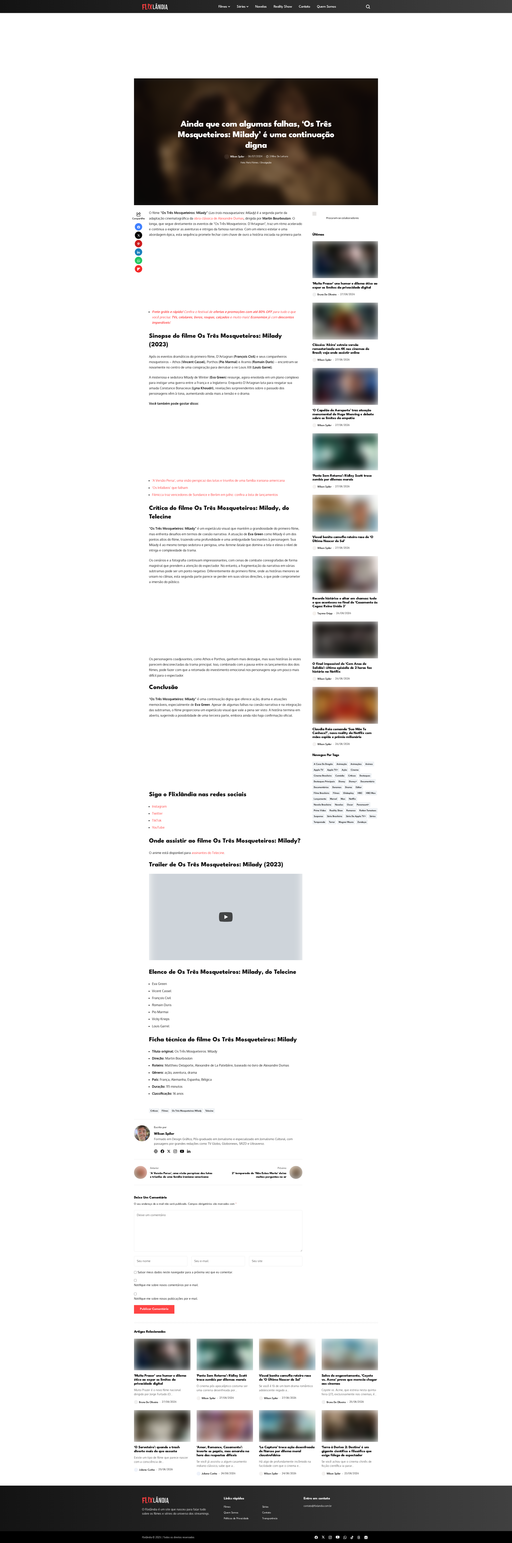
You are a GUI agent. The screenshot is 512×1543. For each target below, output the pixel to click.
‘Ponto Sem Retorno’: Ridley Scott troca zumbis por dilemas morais (342, 477)
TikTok (156, 820)
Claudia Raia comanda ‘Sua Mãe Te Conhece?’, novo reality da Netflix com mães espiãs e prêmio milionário (341, 733)
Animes (369, 764)
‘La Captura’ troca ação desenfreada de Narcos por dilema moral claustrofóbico (286, 1451)
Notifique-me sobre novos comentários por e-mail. (166, 1285)
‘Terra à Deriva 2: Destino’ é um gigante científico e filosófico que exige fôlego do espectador (347, 1451)
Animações (356, 764)
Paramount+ (363, 805)
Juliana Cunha (147, 1470)
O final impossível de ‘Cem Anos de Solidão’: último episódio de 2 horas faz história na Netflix (342, 668)
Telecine (209, 1111)
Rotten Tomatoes (367, 811)
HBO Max (371, 793)
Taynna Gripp (325, 613)
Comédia (339, 776)
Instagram (159, 806)
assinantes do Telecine (208, 853)
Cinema (355, 770)
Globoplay (348, 793)
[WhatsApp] (345, 1537)
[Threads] (358, 1537)
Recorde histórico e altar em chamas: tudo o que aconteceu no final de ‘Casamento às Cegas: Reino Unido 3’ (344, 602)
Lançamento (320, 799)
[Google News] (366, 1537)
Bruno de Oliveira (327, 294)
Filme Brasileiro (321, 793)
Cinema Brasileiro (323, 776)
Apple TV (318, 770)
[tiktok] (352, 1537)
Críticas (154, 1111)
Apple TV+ (332, 770)
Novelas (339, 805)
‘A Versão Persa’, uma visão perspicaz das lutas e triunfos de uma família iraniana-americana (218, 480)
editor (359, 787)
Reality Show (336, 811)
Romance (351, 811)
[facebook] (316, 1537)
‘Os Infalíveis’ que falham (170, 488)
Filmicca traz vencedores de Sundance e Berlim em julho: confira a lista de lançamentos (215, 495)
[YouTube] (337, 1537)
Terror (332, 822)
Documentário (367, 782)
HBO (360, 793)
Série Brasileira (334, 816)
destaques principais (324, 782)
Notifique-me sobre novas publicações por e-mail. (166, 1298)
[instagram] (330, 1537)
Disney (342, 782)
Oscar (350, 805)
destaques (365, 776)
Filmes (165, 1111)
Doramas (336, 787)
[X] (323, 1537)
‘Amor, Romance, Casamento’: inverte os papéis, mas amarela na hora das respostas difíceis (223, 1451)
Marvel (333, 799)
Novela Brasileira (322, 805)
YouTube (158, 827)
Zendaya (361, 822)
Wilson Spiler (237, 156)
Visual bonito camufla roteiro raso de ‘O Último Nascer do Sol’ (342, 539)
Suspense (318, 816)
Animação (342, 764)
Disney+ (353, 782)
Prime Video (320, 811)
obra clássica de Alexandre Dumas (219, 218)
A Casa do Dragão (323, 764)
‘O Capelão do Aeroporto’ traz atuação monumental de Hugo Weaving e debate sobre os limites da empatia (343, 414)
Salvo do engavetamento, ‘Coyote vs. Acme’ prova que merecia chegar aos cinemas (349, 1379)
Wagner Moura (346, 822)
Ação (344, 770)
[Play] (226, 917)
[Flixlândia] (155, 6)
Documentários (321, 787)
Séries (373, 816)
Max (343, 799)
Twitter (157, 813)
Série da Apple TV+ (356, 816)
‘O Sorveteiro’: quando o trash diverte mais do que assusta (157, 1449)
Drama (348, 787)
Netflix (352, 799)
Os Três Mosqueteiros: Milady (187, 1111)
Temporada (319, 822)
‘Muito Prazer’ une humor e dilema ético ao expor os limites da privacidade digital (344, 285)
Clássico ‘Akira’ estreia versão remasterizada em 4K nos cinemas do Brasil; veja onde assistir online (340, 349)
